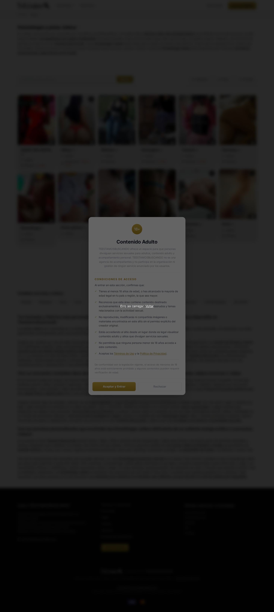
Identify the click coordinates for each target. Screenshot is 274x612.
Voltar (149, 306)
